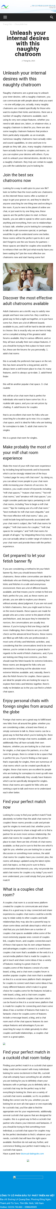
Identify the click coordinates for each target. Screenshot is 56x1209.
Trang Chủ (7, 24)
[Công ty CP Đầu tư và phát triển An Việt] (28, 7)
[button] (52, 17)
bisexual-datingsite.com (32, 1153)
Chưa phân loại (20, 24)
